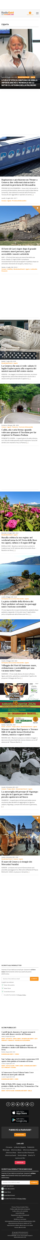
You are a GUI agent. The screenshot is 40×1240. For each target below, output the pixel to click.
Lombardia (33, 269)
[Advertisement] (20, 113)
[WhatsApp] (32, 1104)
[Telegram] (27, 1104)
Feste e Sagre (10, 1066)
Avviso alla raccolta (20, 1227)
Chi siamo (9, 1147)
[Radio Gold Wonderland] (7, 13)
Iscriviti (34, 979)
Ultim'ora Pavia (11, 1153)
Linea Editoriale (20, 1213)
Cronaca (3, 201)
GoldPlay (10, 269)
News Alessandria (9, 985)
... (32, 195)
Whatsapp (6, 1150)
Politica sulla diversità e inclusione (20, 1209)
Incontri (8, 727)
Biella (30, 1091)
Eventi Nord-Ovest (9, 992)
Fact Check (20, 1217)
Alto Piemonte (5, 1067)
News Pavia (7, 988)
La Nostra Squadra (20, 1147)
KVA (25, 1237)
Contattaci (20, 1162)
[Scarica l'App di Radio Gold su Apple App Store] (20, 1112)
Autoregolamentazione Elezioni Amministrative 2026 (20, 1221)
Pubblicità (30, 1147)
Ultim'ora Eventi (10, 1155)
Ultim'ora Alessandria (30, 1150)
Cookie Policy (24, 1207)
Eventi (3, 727)
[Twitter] (13, 1104)
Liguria (33, 77)
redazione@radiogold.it (27, 1235)
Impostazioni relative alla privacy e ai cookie (20, 1225)
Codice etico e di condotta (20, 1211)
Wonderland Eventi (23, 77)
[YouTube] (18, 1104)
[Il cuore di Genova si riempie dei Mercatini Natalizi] (20, 836)
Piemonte (4, 271)
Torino (16, 1054)
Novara (13, 1067)
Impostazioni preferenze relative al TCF (20, 1223)
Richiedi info (20, 1135)
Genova (15, 859)
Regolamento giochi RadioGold (20, 1215)
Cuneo (16, 1079)
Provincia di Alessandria (19, 201)
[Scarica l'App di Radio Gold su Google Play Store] (20, 1120)
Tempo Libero (16, 727)
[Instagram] (22, 1104)
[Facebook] (8, 1104)
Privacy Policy (22, 995)
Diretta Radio (22, 1155)
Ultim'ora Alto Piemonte (26, 1153)
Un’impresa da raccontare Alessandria (12, 599)
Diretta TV (31, 1155)
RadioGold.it (25, 1232)
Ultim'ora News (16, 1150)
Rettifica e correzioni (20, 1219)
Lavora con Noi (20, 1158)
